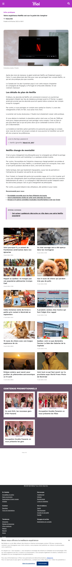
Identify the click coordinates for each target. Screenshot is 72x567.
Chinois (39, 497)
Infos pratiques (9, 12)
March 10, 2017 (28, 143)
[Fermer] (69, 540)
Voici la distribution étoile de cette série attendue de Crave (29, 198)
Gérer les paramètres (28, 563)
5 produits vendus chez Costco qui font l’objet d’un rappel (51, 311)
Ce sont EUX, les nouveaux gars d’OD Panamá (18, 412)
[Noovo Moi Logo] (36, 3)
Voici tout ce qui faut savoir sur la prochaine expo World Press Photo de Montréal (51, 374)
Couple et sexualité (43, 512)
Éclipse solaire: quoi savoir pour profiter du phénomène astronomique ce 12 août (19, 374)
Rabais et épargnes (8, 524)
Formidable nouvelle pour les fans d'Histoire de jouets (27, 195)
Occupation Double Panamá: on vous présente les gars (18, 440)
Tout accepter (42, 563)
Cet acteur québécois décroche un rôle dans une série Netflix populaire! (37, 214)
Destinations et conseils (44, 522)
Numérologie (41, 499)
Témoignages (41, 510)
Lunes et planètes (42, 501)
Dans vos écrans (7, 497)
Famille (39, 515)
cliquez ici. (50, 558)
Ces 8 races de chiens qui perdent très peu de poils (51, 280)
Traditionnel (40, 495)
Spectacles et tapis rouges (10, 499)
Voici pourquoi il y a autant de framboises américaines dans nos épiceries (17, 249)
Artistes (4, 501)
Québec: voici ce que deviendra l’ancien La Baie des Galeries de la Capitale (51, 343)
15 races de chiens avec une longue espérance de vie (18, 342)
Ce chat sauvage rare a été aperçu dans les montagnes (51, 248)
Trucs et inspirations (8, 510)
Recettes (5, 508)
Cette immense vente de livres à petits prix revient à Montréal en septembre (17, 312)
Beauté (4, 530)
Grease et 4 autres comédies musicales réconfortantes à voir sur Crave (34, 200)
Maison (4, 528)
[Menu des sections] (3, 4)
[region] (36, 552)
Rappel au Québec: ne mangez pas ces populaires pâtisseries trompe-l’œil (18, 281)
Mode (4, 533)
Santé (39, 508)
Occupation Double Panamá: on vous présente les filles (52, 412)
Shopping (5, 522)
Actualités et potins (8, 495)
